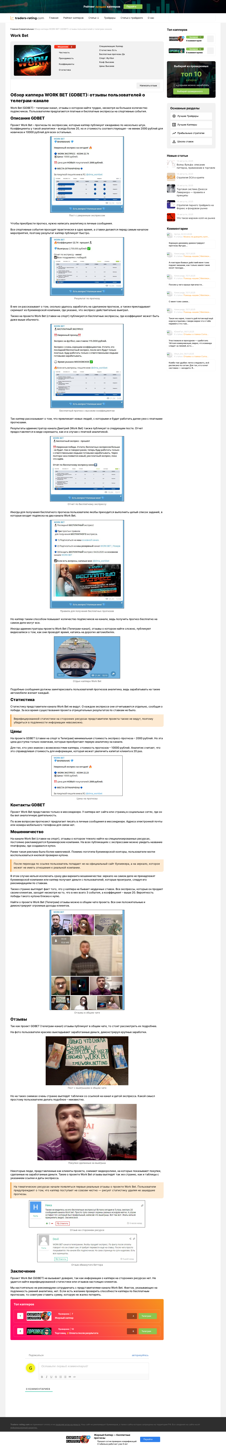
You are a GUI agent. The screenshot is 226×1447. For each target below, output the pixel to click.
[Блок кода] (74, 1377)
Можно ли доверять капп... (196, 236)
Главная (53, 17)
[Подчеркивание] (51, 1377)
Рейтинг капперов (73, 17)
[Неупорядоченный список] (65, 1377)
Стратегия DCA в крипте (190, 177)
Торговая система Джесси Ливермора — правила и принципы (192, 192)
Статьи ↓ (94, 17)
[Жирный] (42, 1377)
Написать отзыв (148, 85)
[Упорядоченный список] (60, 1377)
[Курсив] (46, 1377)
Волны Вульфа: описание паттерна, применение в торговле (196, 166)
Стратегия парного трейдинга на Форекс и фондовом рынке (195, 207)
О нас (151, 17)
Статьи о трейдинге (132, 17)
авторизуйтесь (140, 1355)
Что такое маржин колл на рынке (196, 218)
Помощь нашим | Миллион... (197, 256)
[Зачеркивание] (56, 1377)
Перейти (148, 1439)
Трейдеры (110, 17)
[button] (172, 18)
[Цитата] (70, 1377)
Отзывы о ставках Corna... (195, 334)
